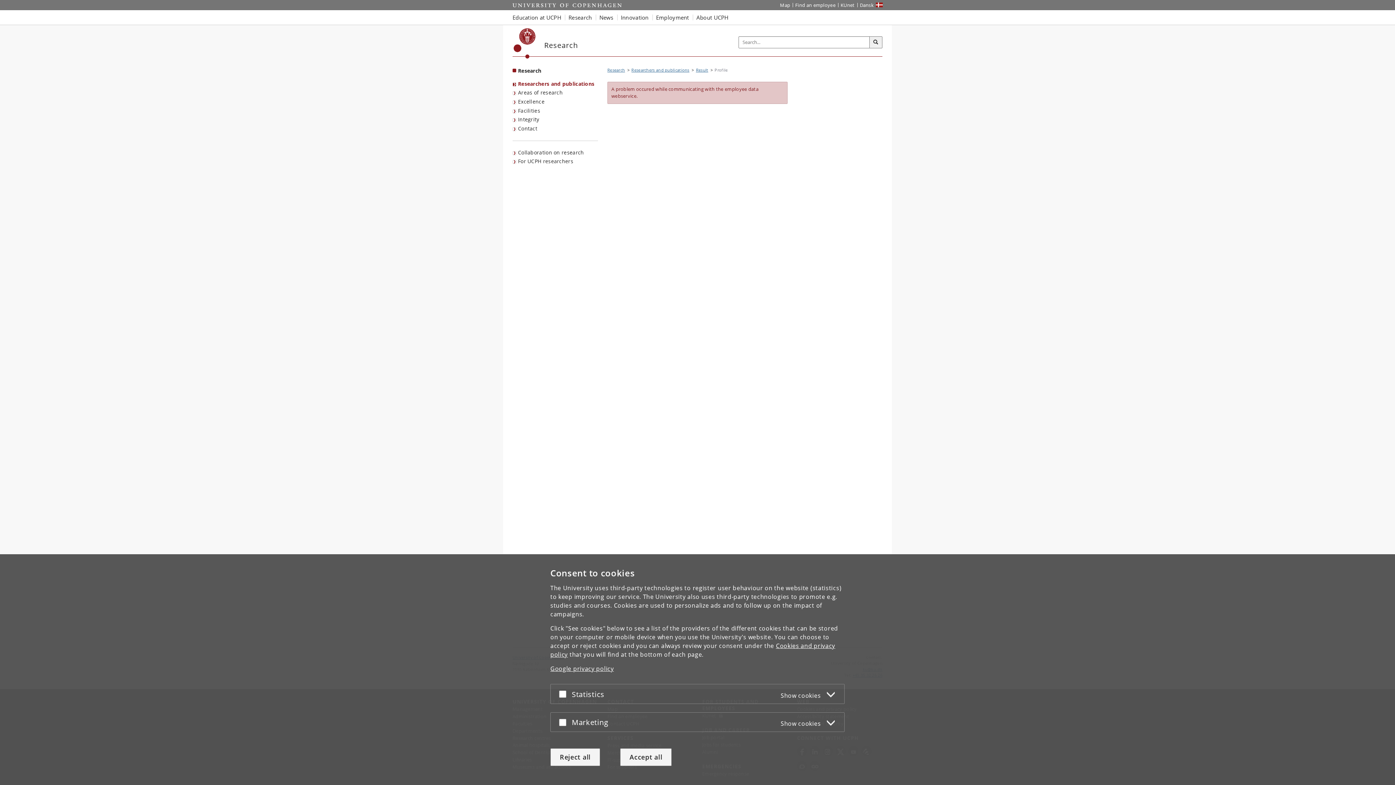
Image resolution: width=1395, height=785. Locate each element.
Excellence (531, 101)
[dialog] (697, 669)
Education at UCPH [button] (537, 17)
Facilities (529, 110)
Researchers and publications (556, 83)
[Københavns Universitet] (525, 43)
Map (785, 5)
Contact (527, 128)
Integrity (528, 119)
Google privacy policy (582, 669)
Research (529, 70)
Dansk (867, 5)
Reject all (575, 757)
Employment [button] (672, 17)
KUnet (848, 5)
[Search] (875, 42)
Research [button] (580, 17)
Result (702, 70)
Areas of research (540, 92)
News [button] (606, 17)
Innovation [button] (635, 17)
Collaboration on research (551, 152)
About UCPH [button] (712, 17)
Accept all (646, 757)
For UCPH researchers (545, 161)
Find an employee (815, 5)
